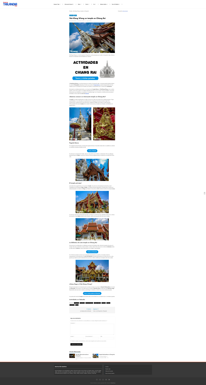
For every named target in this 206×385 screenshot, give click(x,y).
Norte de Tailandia (89, 303)
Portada (70, 11)
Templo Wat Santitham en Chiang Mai (107, 354)
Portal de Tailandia (73, 20)
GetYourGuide (125, 11)
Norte (79, 4)
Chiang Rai (71, 15)
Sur (94, 4)
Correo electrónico (89, 336)
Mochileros (82, 303)
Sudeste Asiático (103, 4)
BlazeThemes (113, 382)
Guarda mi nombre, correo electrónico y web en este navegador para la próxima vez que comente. (89, 341)
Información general (69, 4)
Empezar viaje (56, 4)
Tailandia (87, 93)
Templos (108, 303)
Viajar (77, 305)
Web (101, 336)
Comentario (72, 323)
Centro (87, 4)
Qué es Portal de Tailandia (109, 373)
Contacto (106, 366)
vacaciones (72, 305)
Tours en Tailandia (115, 4)
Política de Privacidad (109, 371)
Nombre (72, 336)
